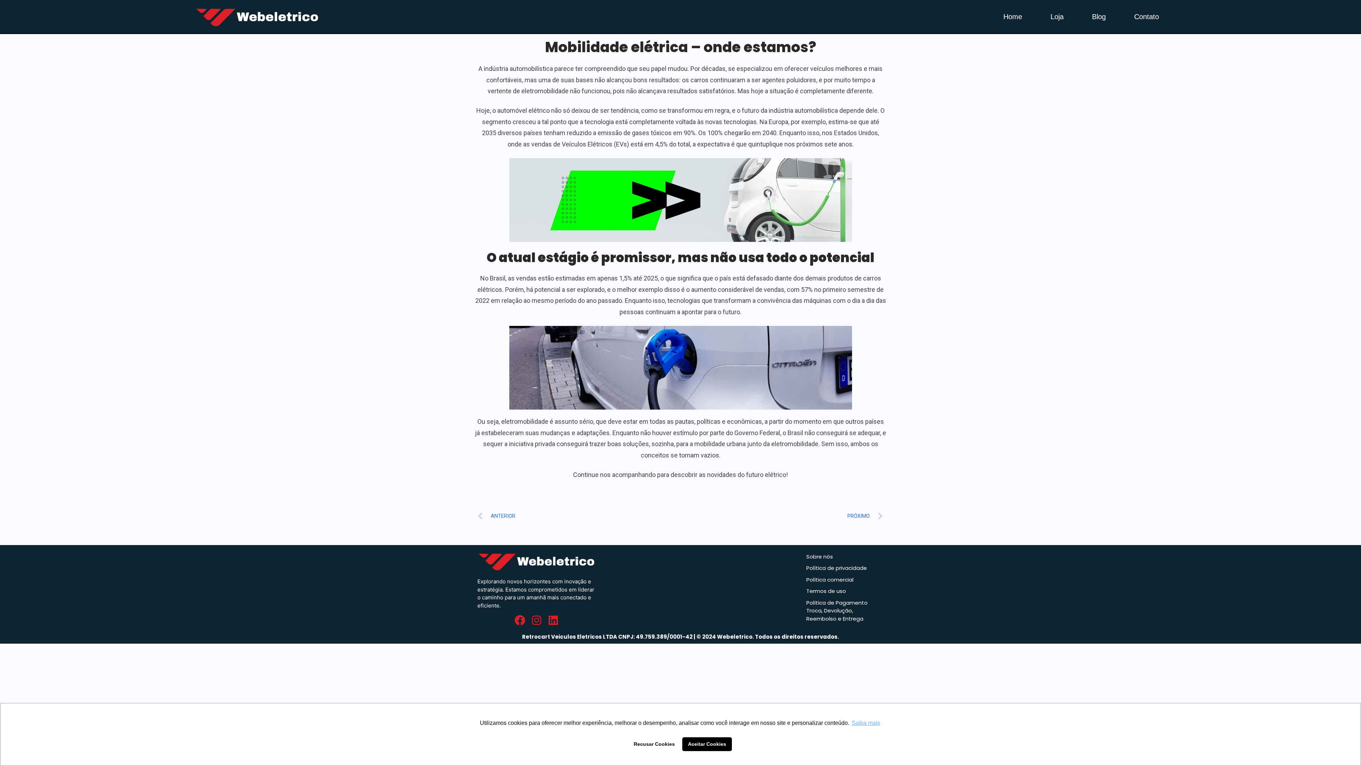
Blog (1099, 17)
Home (1012, 17)
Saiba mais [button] (866, 723)
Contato (1146, 17)
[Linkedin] (553, 620)
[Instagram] (536, 620)
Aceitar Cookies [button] (707, 744)
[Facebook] (520, 620)
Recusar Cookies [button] (654, 744)
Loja (1057, 17)
